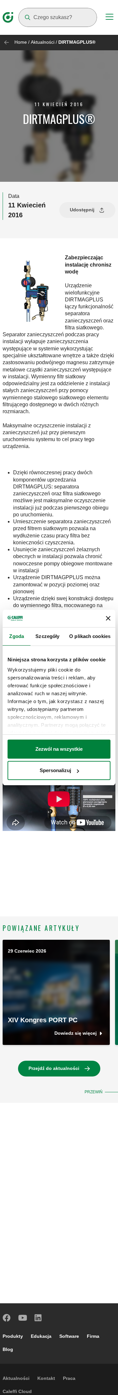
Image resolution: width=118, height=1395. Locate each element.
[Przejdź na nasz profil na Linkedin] (38, 1318)
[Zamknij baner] (108, 618)
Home (20, 42)
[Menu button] (109, 17)
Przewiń (94, 1092)
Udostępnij (82, 209)
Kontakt (46, 1378)
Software (69, 1336)
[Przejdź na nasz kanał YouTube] (22, 1318)
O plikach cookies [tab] (89, 636)
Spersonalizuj (55, 770)
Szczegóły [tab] (47, 636)
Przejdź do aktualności (54, 1068)
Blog (8, 1349)
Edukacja (41, 1336)
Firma (93, 1336)
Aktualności (42, 42)
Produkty (13, 1336)
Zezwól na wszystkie (59, 749)
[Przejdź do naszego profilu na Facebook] (7, 1318)
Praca (69, 1378)
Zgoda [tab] (16, 636)
